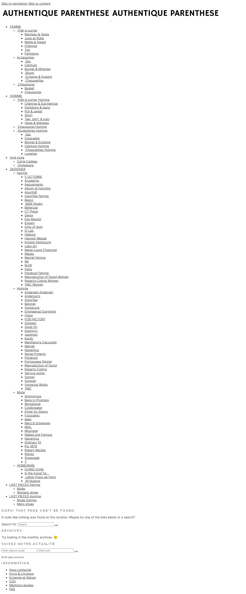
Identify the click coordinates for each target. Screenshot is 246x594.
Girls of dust (33, 227)
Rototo (29, 454)
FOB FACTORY (35, 319)
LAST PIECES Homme (25, 496)
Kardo (29, 338)
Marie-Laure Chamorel (41, 250)
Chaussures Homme (32, 127)
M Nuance (32, 481)
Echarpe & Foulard (38, 77)
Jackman (31, 334)
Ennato (30, 223)
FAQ (12, 589)
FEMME (15, 26)
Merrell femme (35, 257)
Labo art (31, 246)
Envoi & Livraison (21, 574)
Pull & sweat (33, 111)
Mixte (21, 392)
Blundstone (33, 404)
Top (27, 50)
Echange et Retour (22, 577)
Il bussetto (32, 415)
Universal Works (36, 385)
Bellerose (31, 207)
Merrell (30, 346)
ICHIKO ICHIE (34, 469)
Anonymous (33, 396)
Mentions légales (21, 585)
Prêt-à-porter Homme (33, 100)
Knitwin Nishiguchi (38, 242)
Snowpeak (32, 458)
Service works (35, 373)
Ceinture (31, 65)
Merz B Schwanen (37, 423)
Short (28, 115)
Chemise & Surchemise (41, 103)
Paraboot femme (37, 273)
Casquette (32, 138)
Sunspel (30, 381)
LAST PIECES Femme (24, 485)
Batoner (30, 304)
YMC (28, 388)
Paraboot (31, 358)
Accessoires (25, 57)
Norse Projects (35, 354)
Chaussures (26, 84)
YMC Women (34, 284)
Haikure (30, 234)
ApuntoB (31, 192)
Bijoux (29, 73)
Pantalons (32, 53)
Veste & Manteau (37, 123)
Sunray (30, 377)
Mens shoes (25, 504)
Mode (21, 488)
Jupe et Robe (34, 38)
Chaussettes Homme (40, 150)
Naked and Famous (38, 435)
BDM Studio (33, 204)
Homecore (32, 308)
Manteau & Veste (37, 34)
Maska (29, 254)
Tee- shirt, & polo (37, 119)
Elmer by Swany (36, 411)
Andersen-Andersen (39, 292)
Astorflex (31, 300)
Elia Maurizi (33, 219)
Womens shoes (27, 492)
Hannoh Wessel (36, 238)
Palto (28, 269)
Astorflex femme (37, 196)
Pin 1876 (31, 446)
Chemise (31, 46)
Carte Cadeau (27, 161)
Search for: (9, 524)
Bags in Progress (37, 400)
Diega (29, 215)
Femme (22, 173)
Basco (29, 200)
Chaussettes (34, 80)
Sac (28, 61)
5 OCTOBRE (33, 177)
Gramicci (31, 331)
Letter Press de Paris (40, 477)
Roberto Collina (36, 369)
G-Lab (29, 231)
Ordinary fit (33, 442)
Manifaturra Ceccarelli (41, 342)
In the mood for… (37, 473)
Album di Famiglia (38, 188)
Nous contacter (20, 570)
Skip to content (39, 3)
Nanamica (32, 350)
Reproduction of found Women (46, 277)
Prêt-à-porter (27, 30)
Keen (28, 419)
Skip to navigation (14, 3)
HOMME (15, 96)
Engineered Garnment (40, 311)
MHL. (28, 427)
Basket (29, 88)
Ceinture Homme (37, 146)
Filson (29, 315)
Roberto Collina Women (41, 281)
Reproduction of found (41, 365)
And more (16, 157)
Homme (22, 288)
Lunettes (31, 154)
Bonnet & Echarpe (37, 142)
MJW (28, 265)
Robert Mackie (35, 450)
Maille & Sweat (35, 42)
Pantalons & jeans (37, 107)
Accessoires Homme (32, 130)
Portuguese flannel (38, 361)
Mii (27, 261)
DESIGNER (17, 169)
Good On (31, 327)
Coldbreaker (33, 408)
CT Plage (31, 211)
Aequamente (34, 184)
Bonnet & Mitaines (38, 69)
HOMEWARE (26, 465)
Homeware (25, 165)
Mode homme (27, 500)
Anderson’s (32, 296)
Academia (32, 180)
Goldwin (30, 323)
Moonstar (31, 431)
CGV (12, 581)
